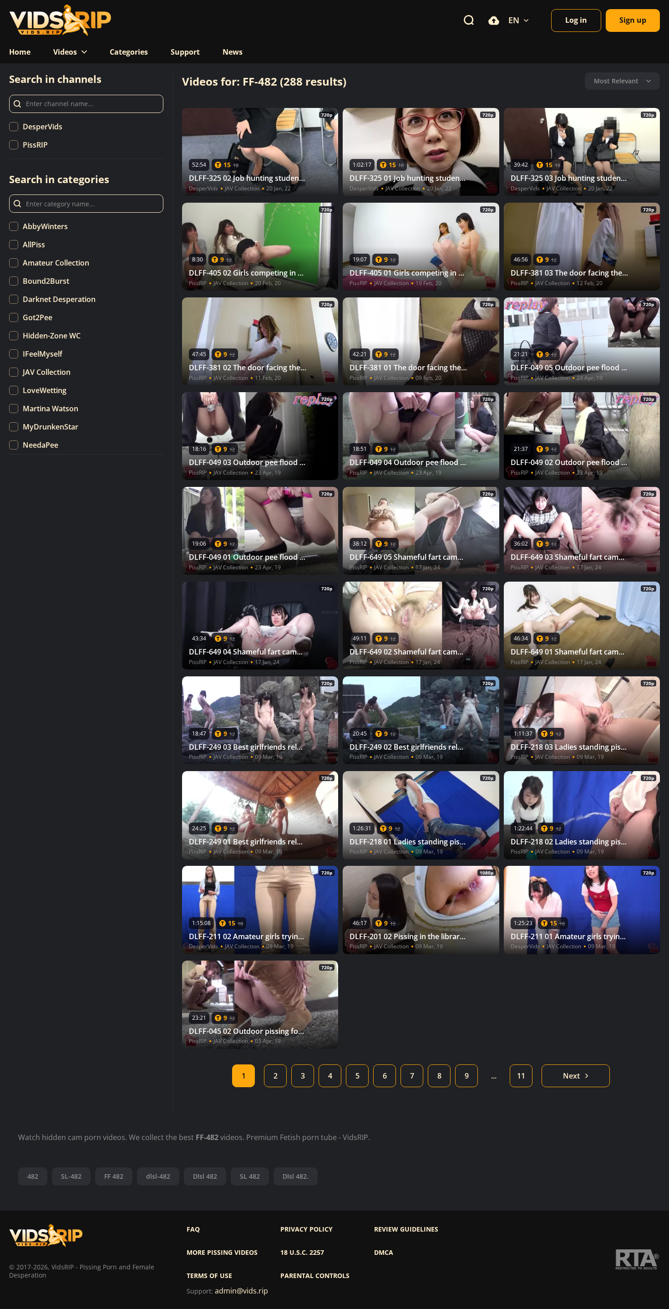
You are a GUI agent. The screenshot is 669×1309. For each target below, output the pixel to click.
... (494, 1076)
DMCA (383, 1252)
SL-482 (71, 1176)
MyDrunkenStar (50, 426)
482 (32, 1176)
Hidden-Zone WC (52, 335)
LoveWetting (44, 390)
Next (571, 1076)
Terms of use (209, 1276)
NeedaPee (40, 445)
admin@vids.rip (241, 1291)
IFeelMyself (42, 353)
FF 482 (113, 1176)
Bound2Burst (46, 281)
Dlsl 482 (205, 1176)
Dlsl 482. (296, 1176)
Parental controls (315, 1276)
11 (521, 1076)
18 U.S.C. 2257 (302, 1252)
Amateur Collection (56, 262)
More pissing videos (222, 1252)
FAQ (193, 1229)
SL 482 (250, 1176)
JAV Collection (47, 372)
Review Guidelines (406, 1229)
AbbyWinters (45, 226)
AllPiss (34, 244)
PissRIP (35, 144)
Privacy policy (306, 1229)
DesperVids (42, 126)
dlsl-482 (158, 1176)
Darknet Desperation (59, 299)
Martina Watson (50, 408)
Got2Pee (37, 317)
